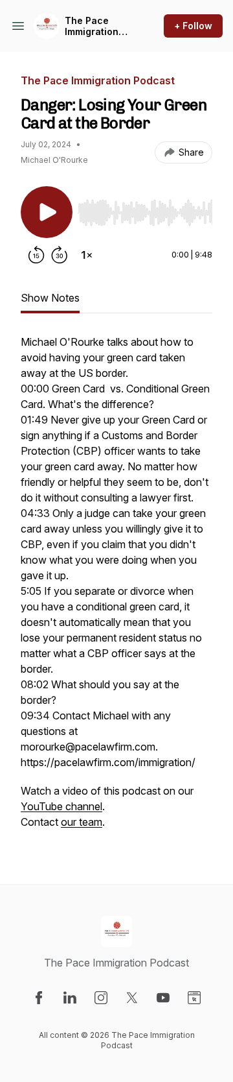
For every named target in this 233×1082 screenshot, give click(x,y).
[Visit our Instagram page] (100, 997)
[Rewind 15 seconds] (36, 255)
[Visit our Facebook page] (38, 997)
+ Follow (193, 25)
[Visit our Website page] (194, 997)
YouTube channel (61, 806)
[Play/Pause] (46, 212)
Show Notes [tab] (50, 297)
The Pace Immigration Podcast (91, 26)
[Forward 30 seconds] (59, 255)
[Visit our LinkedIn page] (69, 997)
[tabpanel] (116, 588)
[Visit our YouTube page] (163, 997)
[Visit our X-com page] (132, 997)
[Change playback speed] (87, 255)
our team (81, 821)
